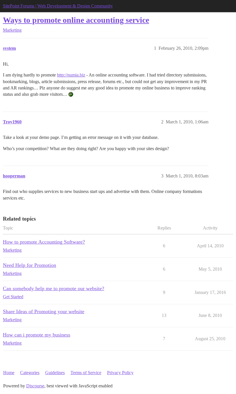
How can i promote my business (36, 335)
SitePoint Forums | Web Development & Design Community (58, 5)
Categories (29, 372)
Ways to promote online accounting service (76, 20)
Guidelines (55, 372)
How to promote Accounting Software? (44, 242)
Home (8, 372)
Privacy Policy (120, 372)
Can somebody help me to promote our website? (53, 288)
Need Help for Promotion (29, 265)
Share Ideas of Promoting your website (43, 311)
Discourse (35, 385)
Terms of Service (86, 372)
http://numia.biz (71, 74)
